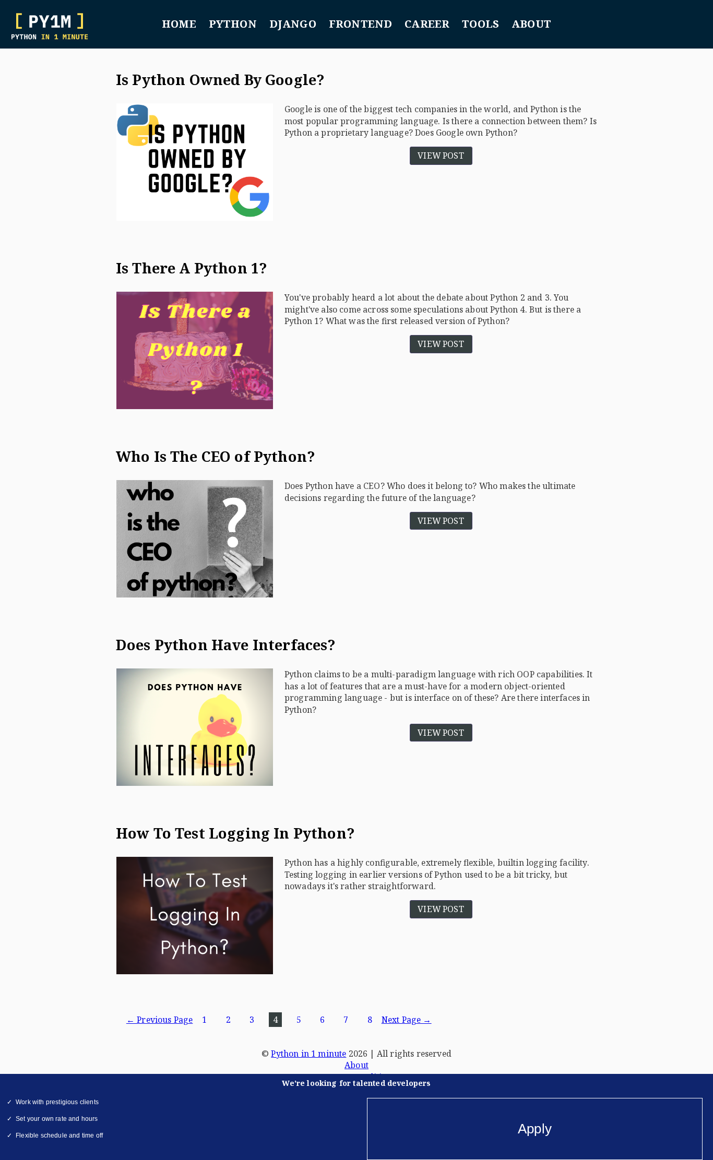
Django (292, 24)
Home (179, 24)
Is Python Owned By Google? (220, 79)
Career (427, 24)
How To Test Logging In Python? (235, 833)
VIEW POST (441, 155)
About (531, 24)
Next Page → (407, 1019)
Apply (535, 1129)
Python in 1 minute (308, 1053)
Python (233, 24)
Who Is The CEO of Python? (215, 456)
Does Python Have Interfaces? (226, 644)
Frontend (360, 24)
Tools (480, 24)
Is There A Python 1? (191, 268)
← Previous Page (159, 1019)
